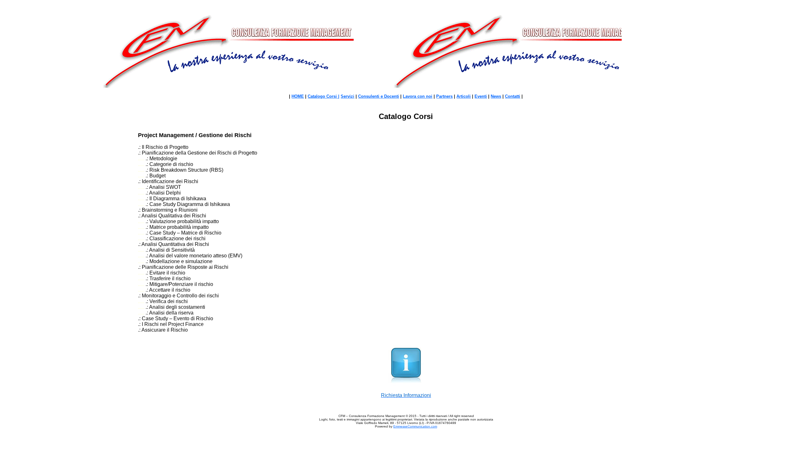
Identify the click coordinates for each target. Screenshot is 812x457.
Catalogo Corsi (323, 96)
